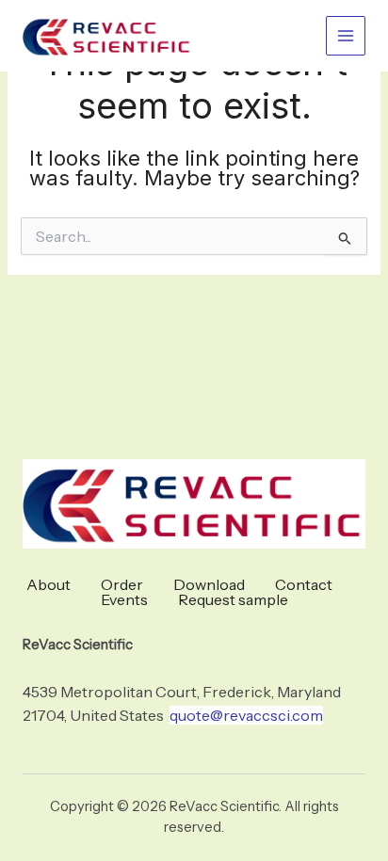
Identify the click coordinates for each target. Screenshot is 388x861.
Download (209, 584)
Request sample (233, 599)
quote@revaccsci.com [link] (246, 715)
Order (122, 584)
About (48, 584)
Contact (303, 584)
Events (124, 599)
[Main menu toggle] (345, 36)
